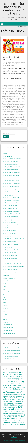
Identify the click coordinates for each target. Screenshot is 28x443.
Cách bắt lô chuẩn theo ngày (14, 376)
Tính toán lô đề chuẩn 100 (9, 278)
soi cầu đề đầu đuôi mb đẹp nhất (11, 200)
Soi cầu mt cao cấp (7, 220)
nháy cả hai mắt (10, 114)
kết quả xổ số (6, 281)
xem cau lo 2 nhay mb (18, 124)
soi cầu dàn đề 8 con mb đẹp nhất (11, 180)
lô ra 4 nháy (19, 93)
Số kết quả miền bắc (7, 324)
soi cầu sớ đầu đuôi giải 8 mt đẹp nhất (12, 236)
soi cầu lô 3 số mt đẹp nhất (9, 233)
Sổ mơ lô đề (6, 275)
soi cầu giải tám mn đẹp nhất (10, 258)
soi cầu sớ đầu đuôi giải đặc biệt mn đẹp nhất (13, 266)
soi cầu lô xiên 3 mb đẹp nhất (10, 205)
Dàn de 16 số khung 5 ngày (13, 382)
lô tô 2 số (16, 96)
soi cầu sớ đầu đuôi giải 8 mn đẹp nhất (12, 263)
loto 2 (8, 107)
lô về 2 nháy (19, 99)
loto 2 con (12, 107)
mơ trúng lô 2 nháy (20, 111)
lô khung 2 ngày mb (18, 88)
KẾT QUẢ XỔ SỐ (6, 292)
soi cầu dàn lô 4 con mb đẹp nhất (11, 189)
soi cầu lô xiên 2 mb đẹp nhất (10, 203)
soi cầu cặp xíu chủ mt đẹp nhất (10, 225)
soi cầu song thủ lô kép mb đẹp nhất (11, 214)
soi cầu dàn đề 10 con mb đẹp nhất (11, 183)
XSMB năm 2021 (7, 422)
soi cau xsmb (17, 411)
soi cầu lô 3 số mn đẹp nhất (9, 261)
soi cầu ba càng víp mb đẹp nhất (10, 161)
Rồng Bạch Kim (14, 407)
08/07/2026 (10, 62)
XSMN (4, 286)
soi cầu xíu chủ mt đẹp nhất (9, 241)
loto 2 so (15, 109)
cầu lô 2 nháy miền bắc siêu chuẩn (15, 85)
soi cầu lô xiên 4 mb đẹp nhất (10, 208)
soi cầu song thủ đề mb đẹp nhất (11, 211)
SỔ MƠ (4, 317)
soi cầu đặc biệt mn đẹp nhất (10, 255)
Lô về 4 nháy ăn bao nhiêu (11, 104)
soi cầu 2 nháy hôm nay (7, 120)
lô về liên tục (9, 106)
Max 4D (4, 302)
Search (6, 136)
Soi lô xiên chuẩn (11, 420)
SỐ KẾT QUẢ (6, 322)
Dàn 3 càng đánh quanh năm (12, 379)
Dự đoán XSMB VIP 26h (14, 391)
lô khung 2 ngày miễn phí (18, 90)
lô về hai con (20, 104)
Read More (5, 78)
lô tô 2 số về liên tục (8, 98)
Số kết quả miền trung (8, 327)
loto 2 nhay (17, 107)
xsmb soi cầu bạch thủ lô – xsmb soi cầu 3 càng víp (14, 8)
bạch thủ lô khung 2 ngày (9, 333)
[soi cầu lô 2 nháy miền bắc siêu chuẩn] (13, 52)
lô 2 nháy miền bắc (9, 88)
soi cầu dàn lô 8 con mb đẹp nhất (11, 197)
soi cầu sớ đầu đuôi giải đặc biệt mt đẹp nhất (13, 239)
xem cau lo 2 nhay (8, 124)
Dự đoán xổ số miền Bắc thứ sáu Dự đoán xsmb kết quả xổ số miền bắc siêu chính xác (14, 399)
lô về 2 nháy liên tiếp (8, 103)
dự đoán (11, 383)
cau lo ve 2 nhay (11, 86)
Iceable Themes (14, 437)
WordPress (16, 436)
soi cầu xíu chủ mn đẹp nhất (9, 272)
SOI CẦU (5, 311)
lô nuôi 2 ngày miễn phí (19, 91)
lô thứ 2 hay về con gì (9, 96)
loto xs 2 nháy (8, 111)
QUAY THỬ (5, 319)
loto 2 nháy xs (10, 109)
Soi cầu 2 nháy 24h (21, 119)
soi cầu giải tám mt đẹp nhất (9, 230)
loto (6, 107)
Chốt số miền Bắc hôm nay (13, 373)
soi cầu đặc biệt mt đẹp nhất (9, 227)
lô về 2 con (6, 99)
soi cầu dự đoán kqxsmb (11, 413)
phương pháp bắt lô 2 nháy (15, 116)
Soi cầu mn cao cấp (7, 247)
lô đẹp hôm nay (13, 405)
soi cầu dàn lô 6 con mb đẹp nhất (11, 191)
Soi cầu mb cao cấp (7, 156)
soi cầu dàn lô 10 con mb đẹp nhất (11, 186)
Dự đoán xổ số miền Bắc (12, 392)
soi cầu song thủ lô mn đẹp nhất (10, 269)
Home (19, 26)
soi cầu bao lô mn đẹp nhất (9, 252)
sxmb (21, 420)
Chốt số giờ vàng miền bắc (10, 372)
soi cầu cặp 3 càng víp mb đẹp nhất (11, 172)
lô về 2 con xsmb (12, 99)
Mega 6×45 (5, 297)
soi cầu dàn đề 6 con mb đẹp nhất (11, 178)
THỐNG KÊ (5, 308)
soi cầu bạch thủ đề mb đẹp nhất (10, 164)
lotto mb (13, 111)
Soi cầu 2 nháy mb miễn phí (19, 120)
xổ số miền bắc (18, 422)
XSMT (4, 289)
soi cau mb (9, 411)
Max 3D (4, 299)
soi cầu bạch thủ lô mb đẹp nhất (10, 169)
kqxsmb (4, 403)
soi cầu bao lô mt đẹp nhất (9, 222)
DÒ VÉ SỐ (5, 314)
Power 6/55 (5, 305)
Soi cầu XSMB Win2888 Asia (8, 122)
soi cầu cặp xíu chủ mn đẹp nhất (10, 250)
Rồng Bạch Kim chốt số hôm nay (13, 409)
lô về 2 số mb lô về (17, 103)
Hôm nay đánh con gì (17, 401)
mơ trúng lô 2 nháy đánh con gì (9, 112)
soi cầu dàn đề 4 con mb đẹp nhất (11, 175)
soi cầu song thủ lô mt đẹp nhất (10, 244)
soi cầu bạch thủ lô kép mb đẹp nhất (11, 167)
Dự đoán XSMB (11, 389)
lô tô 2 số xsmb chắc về (18, 98)
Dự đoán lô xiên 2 (13, 387)
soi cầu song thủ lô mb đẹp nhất (10, 216)
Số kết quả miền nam (8, 330)
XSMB (4, 283)
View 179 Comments (16, 78)
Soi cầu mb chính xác (9, 65)
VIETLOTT (5, 294)
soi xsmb (17, 421)
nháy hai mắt (18, 114)
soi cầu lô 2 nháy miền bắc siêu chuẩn (12, 158)
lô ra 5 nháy (17, 94)
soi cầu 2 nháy (13, 119)
